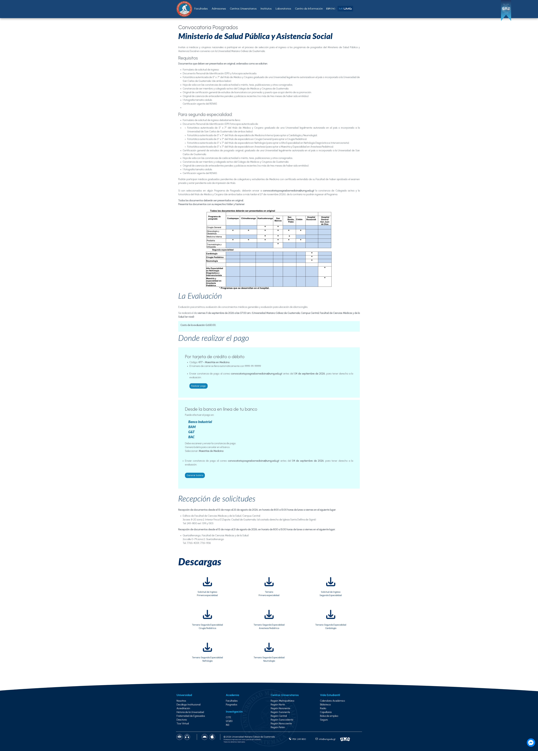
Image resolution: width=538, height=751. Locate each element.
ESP (328, 9)
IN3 (227, 725)
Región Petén (278, 727)
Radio (323, 708)
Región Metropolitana (282, 701)
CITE (228, 717)
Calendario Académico (332, 701)
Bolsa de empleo (329, 716)
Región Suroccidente (282, 720)
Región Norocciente (281, 723)
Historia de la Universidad (190, 712)
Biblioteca (325, 704)
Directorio (182, 720)
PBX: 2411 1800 (298, 739)
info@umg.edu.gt (327, 739)
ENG (333, 9)
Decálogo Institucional (188, 704)
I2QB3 (229, 721)
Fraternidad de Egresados (191, 716)
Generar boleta (195, 475)
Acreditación (183, 708)
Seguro (324, 720)
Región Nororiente (280, 708)
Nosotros (181, 701)
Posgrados (231, 704)
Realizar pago (198, 386)
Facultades (232, 701)
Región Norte (278, 704)
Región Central (279, 716)
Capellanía (325, 712)
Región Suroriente (280, 712)
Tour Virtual (183, 723)
